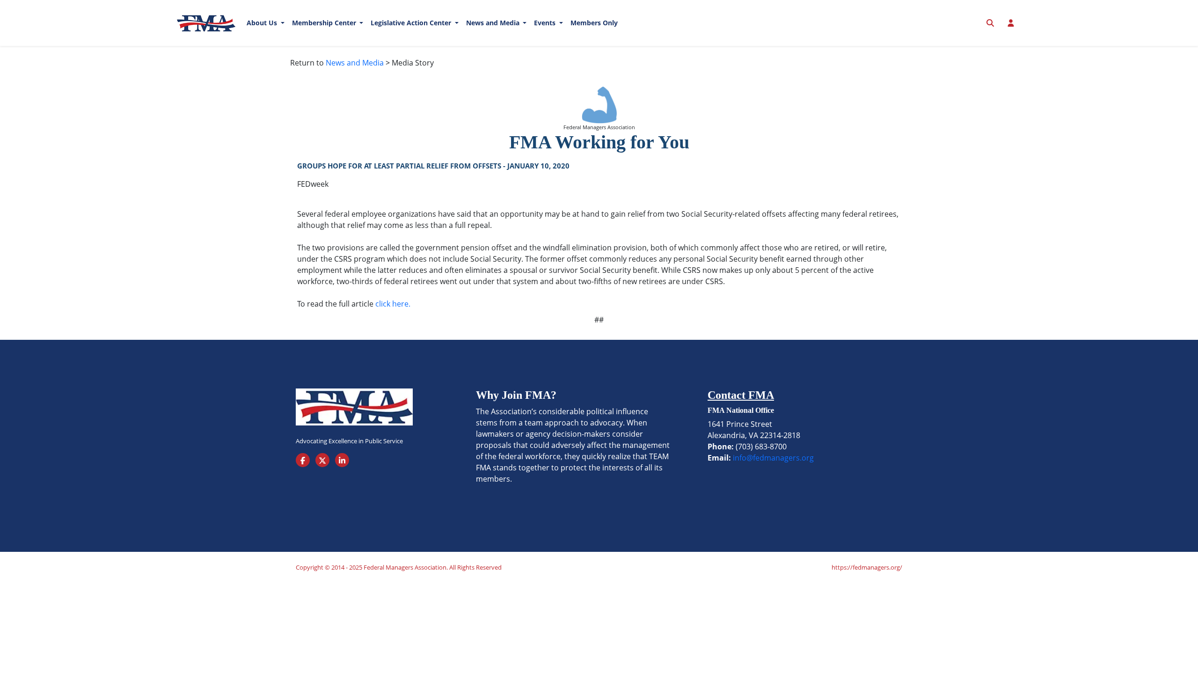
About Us (263, 22)
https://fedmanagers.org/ (867, 567)
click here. (392, 304)
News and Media (493, 22)
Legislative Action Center (412, 22)
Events (545, 22)
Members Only (594, 22)
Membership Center (325, 22)
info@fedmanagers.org (773, 458)
